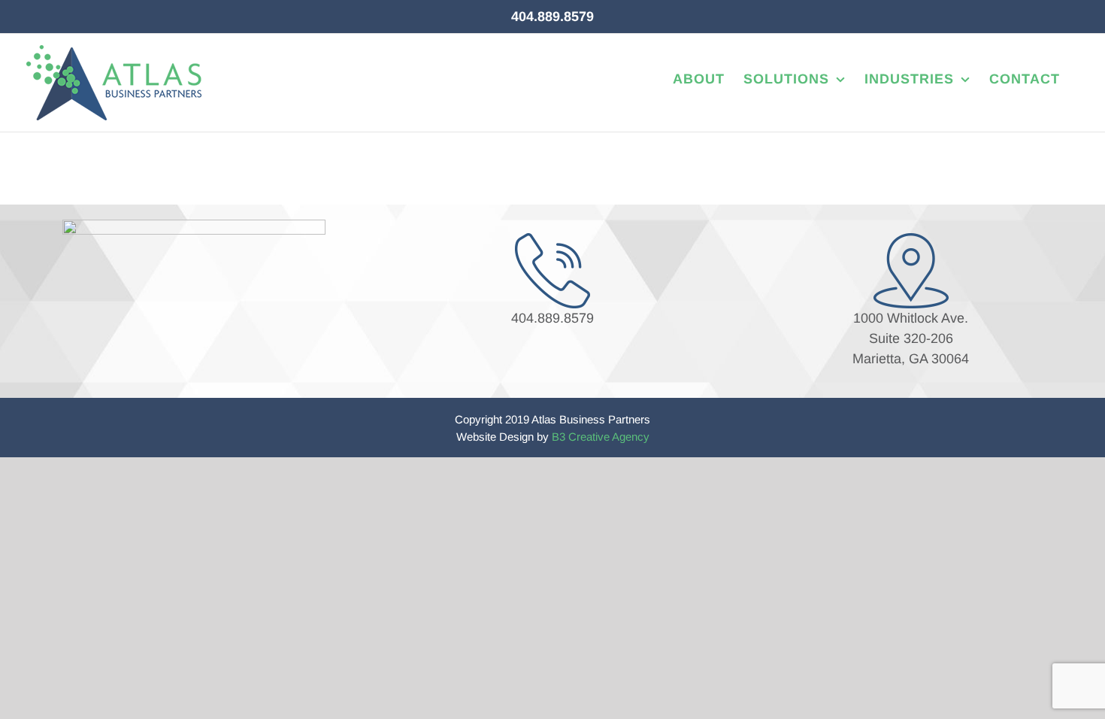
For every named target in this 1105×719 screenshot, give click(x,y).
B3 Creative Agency (600, 436)
